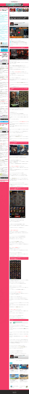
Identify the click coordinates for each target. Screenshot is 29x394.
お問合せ (26, 6)
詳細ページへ (4, 49)
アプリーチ (23, 23)
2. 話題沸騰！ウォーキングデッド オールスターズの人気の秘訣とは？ (18, 41)
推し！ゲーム (15, 6)
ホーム (3, 6)
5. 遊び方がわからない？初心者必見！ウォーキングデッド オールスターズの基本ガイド (19, 44)
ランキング (9, 6)
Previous (10, 11)
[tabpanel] (13, 10)
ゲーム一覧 (20, 6)
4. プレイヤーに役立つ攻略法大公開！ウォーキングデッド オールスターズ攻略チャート (19, 43)
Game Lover (14, 392)
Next (27, 11)
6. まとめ (12, 45)
